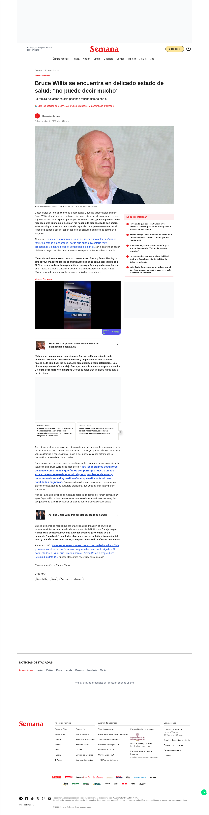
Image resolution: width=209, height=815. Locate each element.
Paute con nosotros (172, 750)
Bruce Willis (41, 579)
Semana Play (61, 729)
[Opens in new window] (26, 798)
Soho (57, 750)
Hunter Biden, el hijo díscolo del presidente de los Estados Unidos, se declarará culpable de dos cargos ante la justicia (96, 431)
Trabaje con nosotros (173, 745)
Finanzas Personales (85, 739)
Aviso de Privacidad (30, 805)
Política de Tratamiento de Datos (113, 734)
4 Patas (58, 760)
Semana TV (60, 734)
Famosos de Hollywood (71, 579)
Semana (38, 70)
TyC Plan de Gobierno (108, 760)
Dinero (58, 739)
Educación (80, 729)
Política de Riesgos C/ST (109, 744)
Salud (53, 579)
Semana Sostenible (84, 760)
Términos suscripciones (109, 739)
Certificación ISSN (106, 755)
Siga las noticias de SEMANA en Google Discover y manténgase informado (76, 106)
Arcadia (58, 744)
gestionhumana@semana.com (144, 757)
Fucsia (58, 755)
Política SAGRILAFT (107, 750)
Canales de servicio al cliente (177, 740)
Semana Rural (82, 744)
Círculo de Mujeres (84, 755)
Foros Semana (82, 734)
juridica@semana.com (140, 746)
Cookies (167, 755)
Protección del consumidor (142, 729)
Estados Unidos (52, 70)
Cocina (79, 750)
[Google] (21, 798)
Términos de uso (105, 729)
